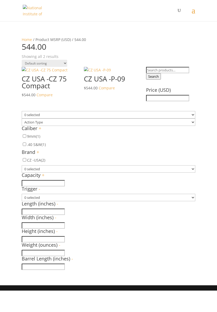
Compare (45, 94)
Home (27, 39)
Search (153, 76)
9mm (33, 136)
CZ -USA (36, 160)
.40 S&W (36, 144)
